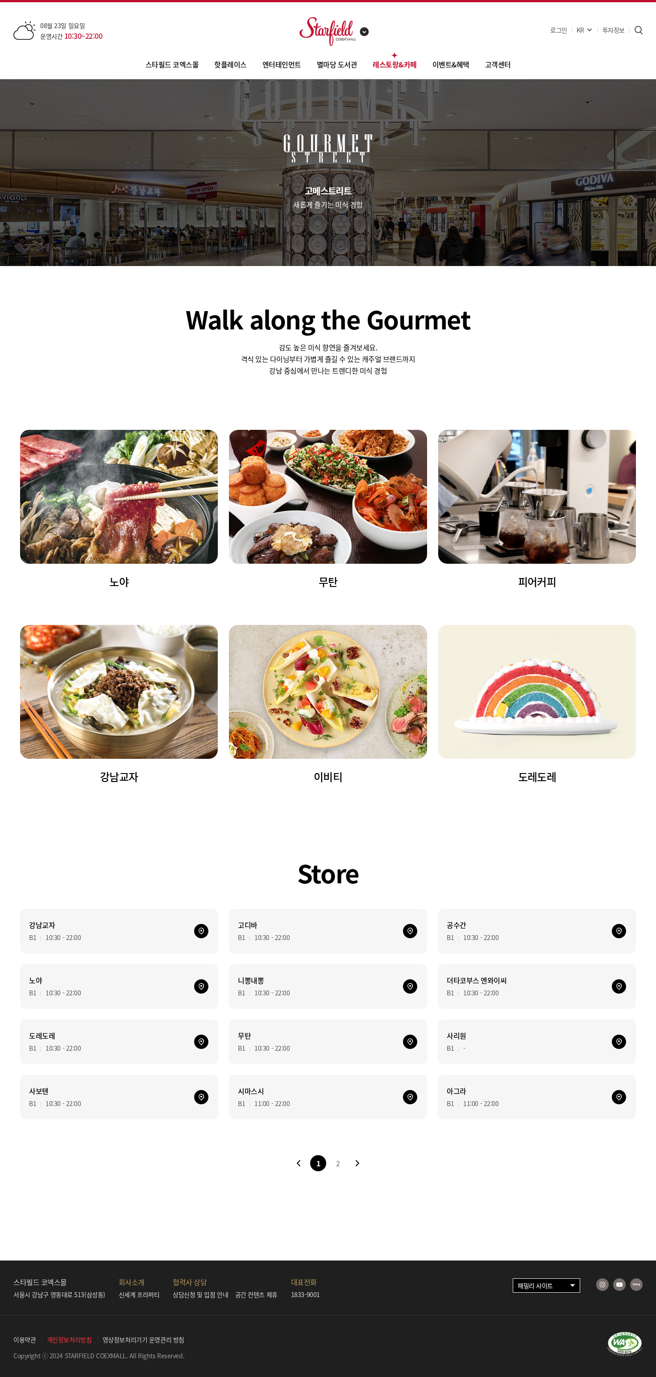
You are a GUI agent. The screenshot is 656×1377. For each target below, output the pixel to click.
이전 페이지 (298, 1163)
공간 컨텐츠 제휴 (256, 1294)
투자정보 (613, 29)
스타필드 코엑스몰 (172, 64)
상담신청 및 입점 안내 (200, 1294)
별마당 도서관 (337, 64)
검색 (638, 30)
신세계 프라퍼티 (139, 1294)
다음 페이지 (357, 1163)
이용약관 (24, 1339)
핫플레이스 (230, 64)
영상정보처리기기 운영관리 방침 (143, 1339)
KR (580, 29)
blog (636, 1284)
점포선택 (364, 31)
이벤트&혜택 (450, 64)
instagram (602, 1284)
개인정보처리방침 (69, 1339)
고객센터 (498, 64)
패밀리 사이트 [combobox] (535, 1285)
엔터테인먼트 (281, 64)
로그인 (558, 29)
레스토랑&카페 (395, 64)
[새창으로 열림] (625, 1353)
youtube (619, 1284)
